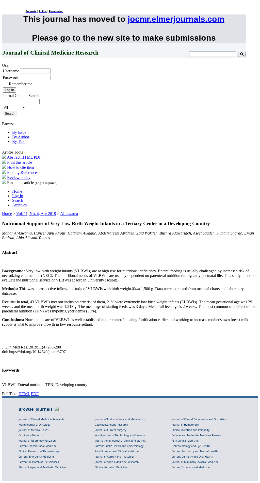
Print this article (19, 162)
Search (17, 200)
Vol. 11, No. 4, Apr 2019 (36, 213)
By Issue (19, 132)
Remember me (20, 84)
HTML (27, 157)
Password (10, 77)
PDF (37, 157)
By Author (20, 137)
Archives (19, 205)
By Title (18, 141)
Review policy (18, 177)
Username (11, 71)
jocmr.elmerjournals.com (176, 19)
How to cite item (20, 167)
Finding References (22, 172)
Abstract (13, 157)
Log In (17, 196)
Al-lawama (69, 213)
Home (17, 191)
